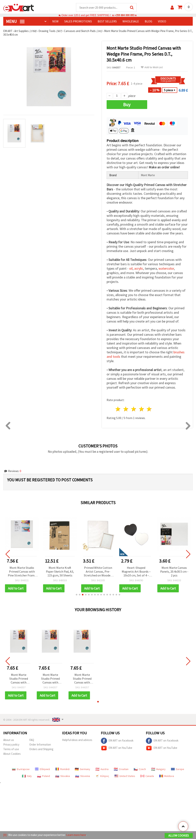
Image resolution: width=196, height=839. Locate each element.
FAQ (31, 740)
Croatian (123, 769)
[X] (5, 835)
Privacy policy (11, 744)
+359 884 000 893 (124, 15)
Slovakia (65, 776)
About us (8, 740)
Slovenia (85, 776)
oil (131, 268)
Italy (29, 776)
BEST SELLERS (107, 21)
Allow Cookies (178, 835)
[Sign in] (172, 8)
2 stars (126, 409)
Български (23, 769)
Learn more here (76, 835)
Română (64, 769)
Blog (148, 21)
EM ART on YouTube (120, 748)
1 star (118, 409)
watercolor (166, 268)
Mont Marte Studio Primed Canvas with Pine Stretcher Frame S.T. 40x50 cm (22, 572)
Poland (46, 776)
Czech (142, 769)
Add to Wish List (154, 67)
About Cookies (12, 754)
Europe (180, 769)
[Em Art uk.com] (18, 7)
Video (162, 21)
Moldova (169, 776)
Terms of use (11, 749)
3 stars (134, 409)
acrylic (138, 268)
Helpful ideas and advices (77, 740)
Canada (149, 776)
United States (127, 776)
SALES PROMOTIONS (78, 21)
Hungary (161, 769)
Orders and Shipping (41, 749)
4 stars (141, 409)
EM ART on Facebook (121, 740)
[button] (76, 594)
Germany (85, 769)
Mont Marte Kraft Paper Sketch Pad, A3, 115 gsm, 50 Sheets (60, 571)
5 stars (149, 409)
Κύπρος (104, 776)
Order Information (40, 744)
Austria (104, 769)
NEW (55, 21)
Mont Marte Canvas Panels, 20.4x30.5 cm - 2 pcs (174, 571)
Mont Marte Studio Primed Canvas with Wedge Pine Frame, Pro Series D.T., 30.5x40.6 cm (18, 679)
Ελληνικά (45, 769)
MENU (12, 21)
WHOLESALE (130, 21)
